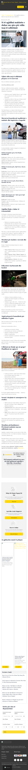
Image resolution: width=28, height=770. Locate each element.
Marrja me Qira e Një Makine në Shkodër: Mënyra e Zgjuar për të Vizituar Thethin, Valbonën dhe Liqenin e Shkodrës (12, 687)
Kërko (5, 731)
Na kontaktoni (20, 6)
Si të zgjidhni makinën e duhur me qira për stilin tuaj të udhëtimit (13, 25)
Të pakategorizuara (9, 15)
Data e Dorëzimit (17, 719)
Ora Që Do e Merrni (6, 724)
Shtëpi (2, 15)
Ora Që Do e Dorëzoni (18, 724)
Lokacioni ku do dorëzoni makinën (19, 713)
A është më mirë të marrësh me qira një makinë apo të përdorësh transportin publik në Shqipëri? (7, 559)
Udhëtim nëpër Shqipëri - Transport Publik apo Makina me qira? (20, 657)
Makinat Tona (3, 758)
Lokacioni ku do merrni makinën (7, 713)
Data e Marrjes (5, 719)
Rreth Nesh (3, 754)
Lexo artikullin (5, 666)
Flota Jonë (14, 501)
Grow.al (14, 765)
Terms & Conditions (16, 767)
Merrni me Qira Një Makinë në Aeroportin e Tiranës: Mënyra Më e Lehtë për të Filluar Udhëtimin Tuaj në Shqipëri (12, 694)
